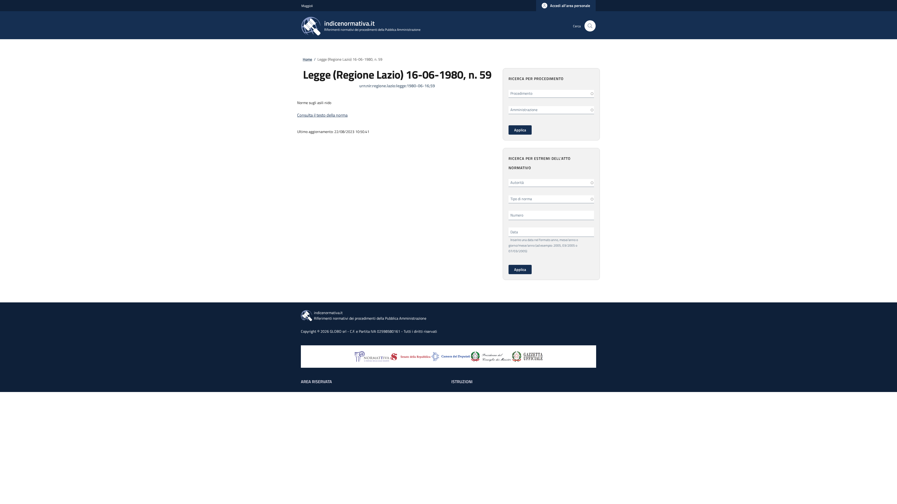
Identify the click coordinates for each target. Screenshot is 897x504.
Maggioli (307, 5)
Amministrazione (523, 109)
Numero (516, 215)
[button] (566, 5)
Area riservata (316, 381)
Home (307, 59)
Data (514, 232)
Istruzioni (462, 381)
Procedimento (521, 93)
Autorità (517, 182)
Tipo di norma (521, 199)
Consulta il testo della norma (322, 115)
